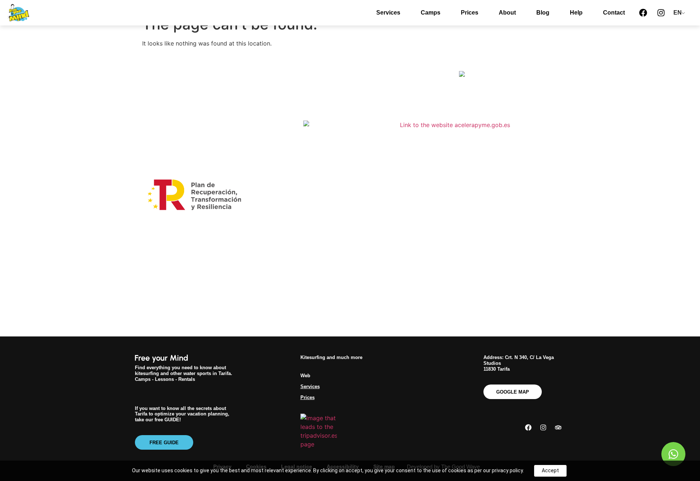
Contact (614, 12)
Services (388, 12)
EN (677, 12)
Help (576, 12)
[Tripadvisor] (558, 427)
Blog (542, 12)
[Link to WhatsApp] (673, 454)
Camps (430, 12)
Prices (469, 12)
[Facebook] (643, 13)
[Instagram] (661, 13)
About (507, 12)
